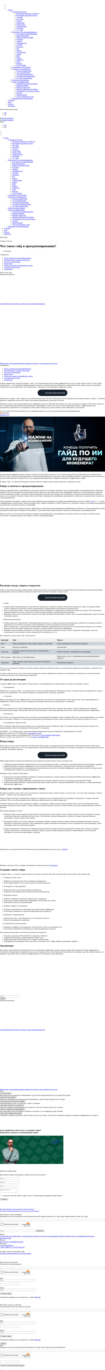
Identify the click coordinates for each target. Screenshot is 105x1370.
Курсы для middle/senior (20, 82)
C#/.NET (19, 45)
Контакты (11, 106)
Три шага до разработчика (21, 69)
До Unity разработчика (24, 78)
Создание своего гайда (12, 267)
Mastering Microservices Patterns (27, 89)
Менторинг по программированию (24, 32)
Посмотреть (53, 865)
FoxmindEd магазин (16, 1242)
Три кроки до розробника (49, 1236)
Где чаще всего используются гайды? (13, 1101)
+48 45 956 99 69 (18, 1247)
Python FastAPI (21, 95)
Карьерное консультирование (22, 98)
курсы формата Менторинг (50, 735)
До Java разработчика (23, 71)
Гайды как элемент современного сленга (18, 265)
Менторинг (17, 1236)
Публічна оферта (25, 1253)
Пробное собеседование (20, 80)
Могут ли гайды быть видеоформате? (12, 1109)
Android (19, 41)
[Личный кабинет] (7, 118)
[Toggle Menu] (5, 6)
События (11, 100)
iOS (17, 49)
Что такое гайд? (6, 1093)
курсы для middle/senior (41, 737)
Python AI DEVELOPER (24, 37)
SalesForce (19, 60)
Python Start (20, 23)
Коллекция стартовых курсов (26, 15)
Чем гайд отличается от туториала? (12, 1105)
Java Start (19, 17)
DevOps (19, 63)
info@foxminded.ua (7, 1245)
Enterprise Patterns (22, 85)
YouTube (64, 849)
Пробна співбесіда (64, 1236)
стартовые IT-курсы (35, 733)
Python (18, 58)
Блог (9, 102)
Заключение (8, 269)
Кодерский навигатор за (27, 13)
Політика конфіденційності (9, 1253)
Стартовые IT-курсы (19, 12)
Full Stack (19, 39)
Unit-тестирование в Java (25, 97)
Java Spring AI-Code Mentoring (26, 34)
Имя (1, 1278)
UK (5, 113)
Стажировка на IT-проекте (21, 67)
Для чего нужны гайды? (8, 1097)
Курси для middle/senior (80, 1236)
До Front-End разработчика (25, 76)
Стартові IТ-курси (6, 1236)
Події (2, 1242)
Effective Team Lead (23, 87)
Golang (18, 54)
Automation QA (21, 43)
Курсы (10, 10)
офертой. (37, 1297)
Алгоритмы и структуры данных (27, 91)
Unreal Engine (21, 52)
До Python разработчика (24, 74)
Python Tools (20, 25)
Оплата (10, 104)
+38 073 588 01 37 (6, 1247)
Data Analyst (22, 36)
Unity (18, 61)
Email (2, 1288)
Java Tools (19, 19)
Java (92, 501)
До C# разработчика (23, 73)
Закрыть (3, 1343)
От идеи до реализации (12, 262)
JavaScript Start (21, 26)
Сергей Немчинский (54, 1141)
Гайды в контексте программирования (17, 258)
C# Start (19, 21)
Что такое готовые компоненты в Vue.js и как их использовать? (19, 1211)
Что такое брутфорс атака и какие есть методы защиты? (17, 1209)
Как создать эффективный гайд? (11, 1113)
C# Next (19, 93)
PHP (17, 56)
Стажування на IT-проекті (31, 1236)
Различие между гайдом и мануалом (17, 260)
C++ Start (19, 30)
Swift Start (20, 28)
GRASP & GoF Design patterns (26, 84)
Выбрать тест (4, 415)
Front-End (19, 47)
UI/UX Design (21, 65)
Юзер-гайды (8, 264)
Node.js (18, 50)
